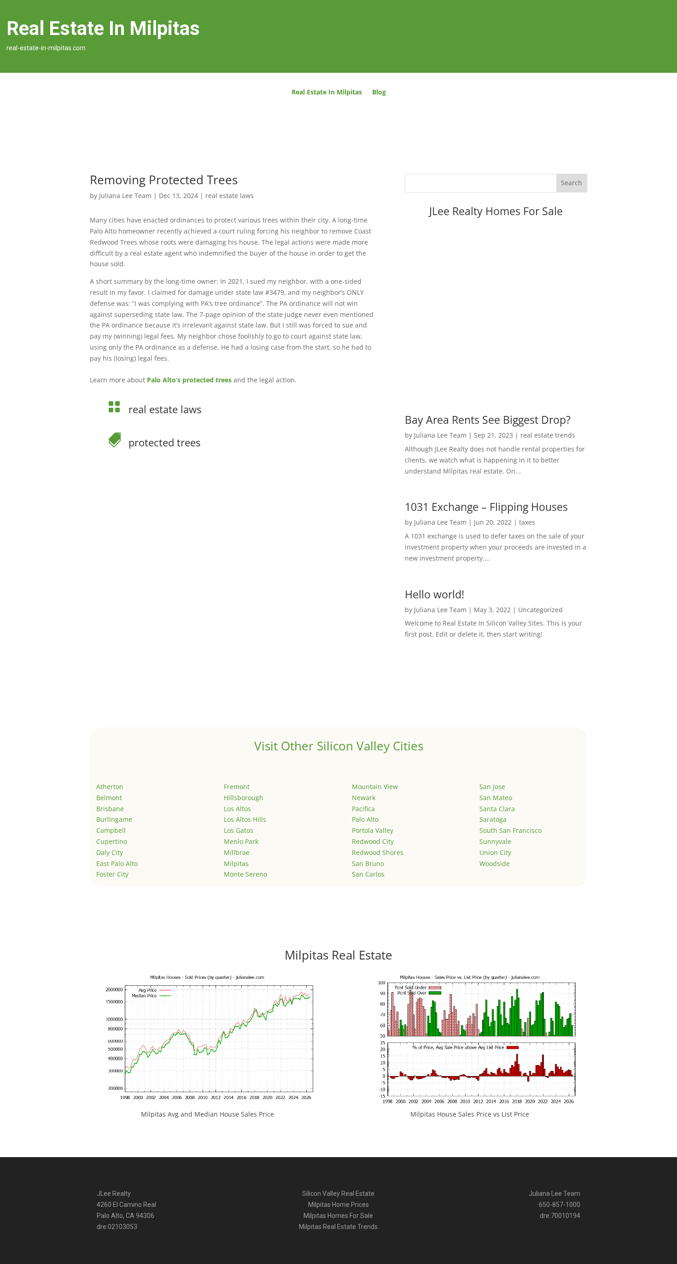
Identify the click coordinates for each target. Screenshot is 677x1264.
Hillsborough (243, 797)
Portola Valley (372, 830)
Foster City (112, 874)
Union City (495, 852)
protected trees (164, 442)
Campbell (111, 830)
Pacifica (363, 808)
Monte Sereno (245, 874)
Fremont (237, 786)
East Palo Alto (117, 863)
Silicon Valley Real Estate (338, 1193)
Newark (363, 797)
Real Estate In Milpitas (327, 92)
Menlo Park (241, 841)
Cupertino (111, 841)
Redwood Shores (377, 852)
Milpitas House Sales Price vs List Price (469, 1114)
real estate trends (547, 435)
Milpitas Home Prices (338, 1204)
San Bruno (368, 863)
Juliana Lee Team (125, 195)
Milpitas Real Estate (338, 955)
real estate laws (229, 195)
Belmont (109, 797)
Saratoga (493, 819)
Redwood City (373, 841)
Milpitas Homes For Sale (338, 1215)
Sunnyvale (495, 841)
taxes (527, 522)
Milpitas (236, 863)
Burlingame (114, 819)
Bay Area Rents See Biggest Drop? (488, 419)
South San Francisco (510, 830)
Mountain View (375, 786)
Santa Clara (497, 808)
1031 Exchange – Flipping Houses (486, 506)
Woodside (494, 863)
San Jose (492, 786)
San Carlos (368, 874)
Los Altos (237, 808)
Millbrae (237, 852)
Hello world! (434, 594)
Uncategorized (540, 609)
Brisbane (110, 808)
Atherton (109, 786)
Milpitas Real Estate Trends (338, 1226)
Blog (379, 92)
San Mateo (495, 797)
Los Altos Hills (245, 819)
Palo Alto (365, 819)
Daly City (109, 852)
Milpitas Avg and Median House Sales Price (207, 1114)
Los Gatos (238, 830)
